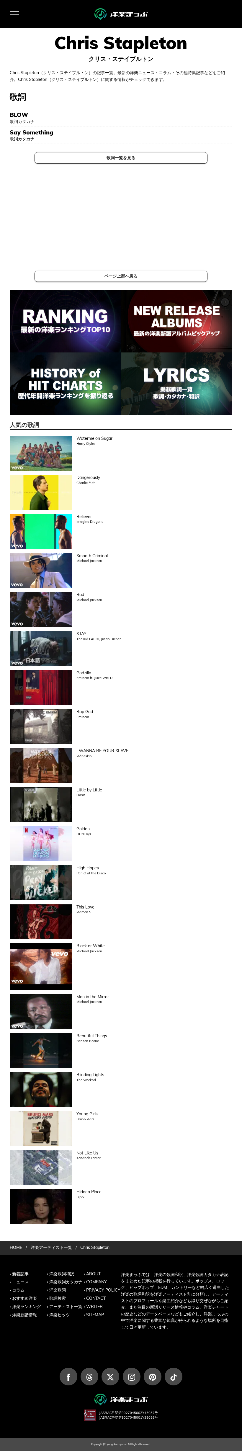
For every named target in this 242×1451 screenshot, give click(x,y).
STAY (81, 633)
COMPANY (96, 1281)
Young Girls (87, 1113)
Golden (83, 828)
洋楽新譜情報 (24, 1314)
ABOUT (93, 1274)
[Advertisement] (121, 217)
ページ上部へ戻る (121, 276)
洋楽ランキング (26, 1306)
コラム (18, 1290)
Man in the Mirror (92, 996)
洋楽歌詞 (57, 1290)
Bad (80, 594)
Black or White (90, 946)
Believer (84, 516)
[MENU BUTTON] (14, 14)
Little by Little (89, 790)
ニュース (20, 1281)
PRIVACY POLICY (103, 1290)
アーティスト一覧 (65, 1306)
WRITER (94, 1306)
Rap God (84, 711)
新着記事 (20, 1274)
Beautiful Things (91, 1036)
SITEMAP (95, 1314)
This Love (85, 907)
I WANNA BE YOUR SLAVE (102, 750)
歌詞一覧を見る (121, 157)
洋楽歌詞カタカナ (65, 1281)
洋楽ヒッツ (59, 1314)
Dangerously (88, 477)
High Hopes (87, 868)
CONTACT (96, 1298)
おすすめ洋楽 (24, 1298)
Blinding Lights (90, 1074)
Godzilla (83, 672)
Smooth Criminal (92, 555)
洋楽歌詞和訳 (61, 1274)
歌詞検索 (57, 1298)
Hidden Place (89, 1191)
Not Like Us (87, 1153)
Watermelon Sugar (94, 438)
